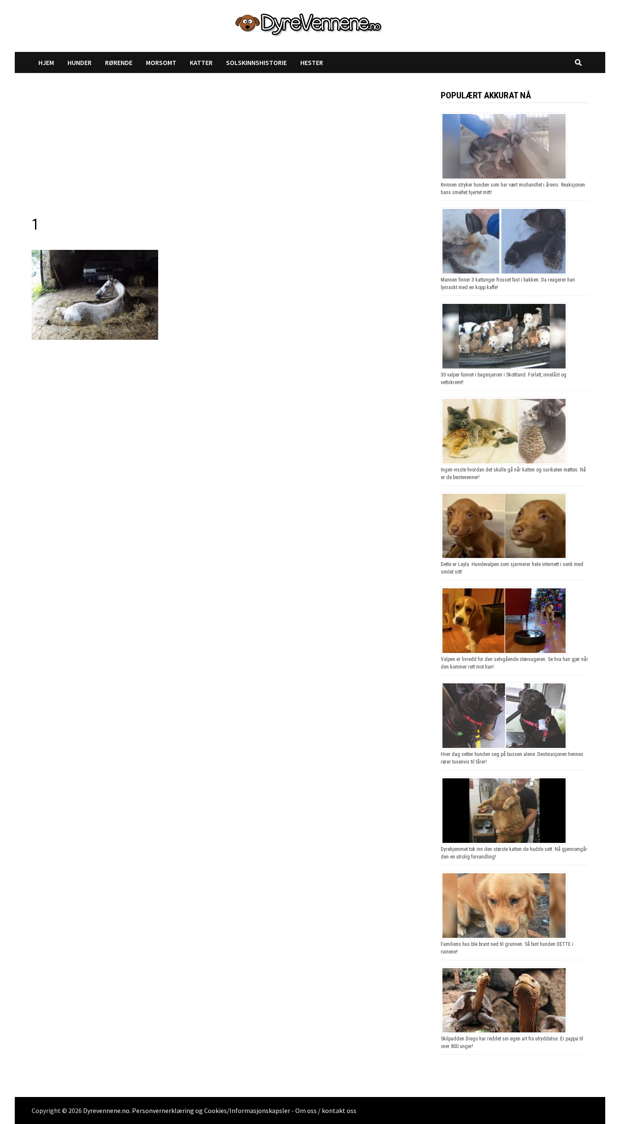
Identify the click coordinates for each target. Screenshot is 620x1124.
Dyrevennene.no (106, 1110)
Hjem (46, 62)
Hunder (79, 62)
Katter (201, 62)
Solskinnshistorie (256, 62)
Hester (311, 62)
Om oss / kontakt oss (325, 1110)
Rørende (118, 62)
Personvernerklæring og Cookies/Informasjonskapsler (211, 1110)
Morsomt (161, 62)
